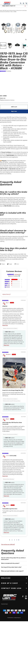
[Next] (27, 46)
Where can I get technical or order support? (12, 571)
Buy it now (14, 111)
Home (1, 10)
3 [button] (14, 540)
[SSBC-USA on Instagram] (26, 596)
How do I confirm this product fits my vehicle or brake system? (13, 558)
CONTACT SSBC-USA (11, 588)
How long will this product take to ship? (11, 567)
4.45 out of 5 (17, 274)
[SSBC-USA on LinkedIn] (26, 598)
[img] (5, 300)
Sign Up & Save (9, 583)
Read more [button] (5, 325)
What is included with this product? (10, 563)
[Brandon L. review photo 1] (14, 373)
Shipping (2, 100)
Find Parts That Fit (8, 6)
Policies (5, 578)
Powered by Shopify (4, 603)
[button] (3, 71)
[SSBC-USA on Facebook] (23, 596)
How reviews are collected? (8, 544)
